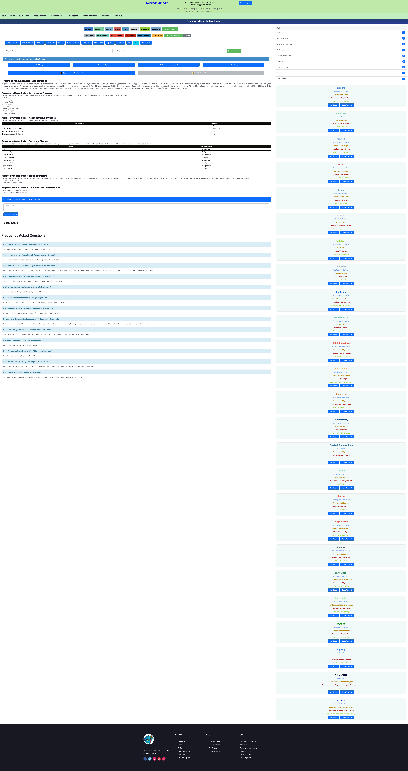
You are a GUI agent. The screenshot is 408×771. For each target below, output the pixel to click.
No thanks (204, 38)
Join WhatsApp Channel (204, 32)
